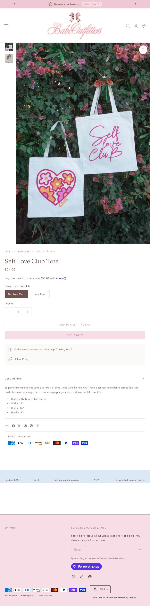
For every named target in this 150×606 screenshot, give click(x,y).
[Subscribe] (140, 549)
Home (7, 251)
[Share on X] (19, 426)
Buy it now (75, 335)
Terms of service (45, 595)
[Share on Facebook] (13, 426)
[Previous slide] (14, 4)
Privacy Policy (119, 558)
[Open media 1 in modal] (143, 49)
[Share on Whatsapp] (31, 426)
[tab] (9, 47)
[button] (6, 25)
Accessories (23, 251)
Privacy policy (27, 595)
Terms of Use (105, 558)
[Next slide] (136, 4)
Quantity (9, 303)
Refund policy (11, 595)
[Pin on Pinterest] (25, 426)
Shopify (132, 597)
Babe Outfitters (106, 597)
